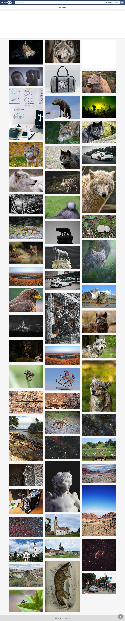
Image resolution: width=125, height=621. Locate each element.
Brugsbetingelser (58, 618)
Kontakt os (68, 618)
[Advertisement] (62, 24)
